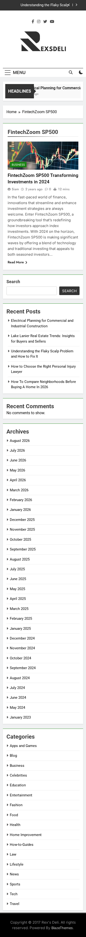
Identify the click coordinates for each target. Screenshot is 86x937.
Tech (13, 894)
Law (13, 854)
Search (13, 281)
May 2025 (17, 589)
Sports (15, 884)
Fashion (16, 805)
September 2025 (23, 549)
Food (14, 815)
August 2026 (20, 441)
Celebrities (18, 775)
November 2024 (22, 648)
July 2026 (17, 450)
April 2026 (18, 480)
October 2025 (20, 539)
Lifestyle (16, 864)
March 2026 (19, 490)
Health (15, 825)
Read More (16, 262)
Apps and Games (23, 746)
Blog (13, 755)
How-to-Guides (21, 844)
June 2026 (18, 460)
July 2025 (17, 569)
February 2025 (21, 618)
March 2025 (19, 609)
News (14, 874)
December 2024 (22, 638)
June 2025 (18, 579)
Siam (15, 189)
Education (18, 785)
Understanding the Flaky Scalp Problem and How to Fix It (45, 5)
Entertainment (21, 795)
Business (18, 165)
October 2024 (20, 658)
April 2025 (18, 599)
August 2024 (20, 678)
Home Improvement (26, 835)
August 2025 (20, 559)
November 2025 (22, 529)
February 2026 (21, 500)
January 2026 (20, 510)
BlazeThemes (62, 928)
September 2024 (23, 668)
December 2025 (22, 520)
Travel (14, 904)
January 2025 (20, 628)
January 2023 (20, 717)
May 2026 (17, 470)
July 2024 (17, 688)
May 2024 (17, 707)
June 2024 (18, 697)
